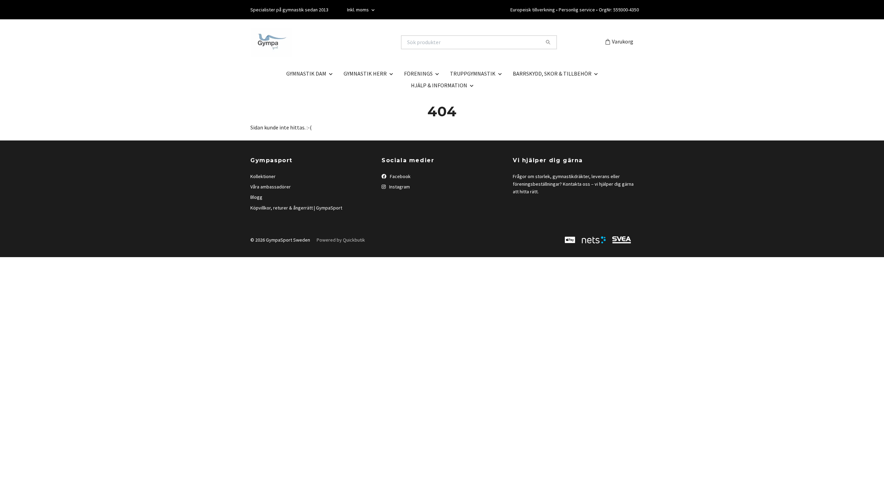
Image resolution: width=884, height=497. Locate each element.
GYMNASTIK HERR (365, 73)
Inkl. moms (358, 10)
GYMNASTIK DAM (306, 73)
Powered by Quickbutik (341, 240)
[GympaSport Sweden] (346, 42)
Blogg (256, 197)
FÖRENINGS (418, 73)
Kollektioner (263, 176)
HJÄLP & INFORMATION (439, 85)
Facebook (400, 176)
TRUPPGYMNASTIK (473, 73)
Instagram (399, 187)
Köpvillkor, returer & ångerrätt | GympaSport (296, 208)
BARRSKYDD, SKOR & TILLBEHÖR (552, 73)
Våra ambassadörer (270, 187)
